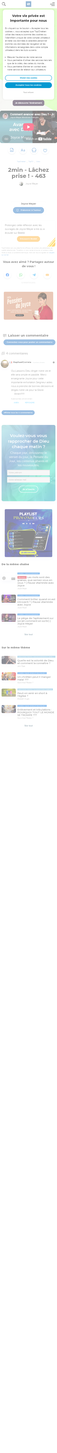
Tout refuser (28, 92)
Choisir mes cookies (28, 78)
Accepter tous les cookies (28, 85)
